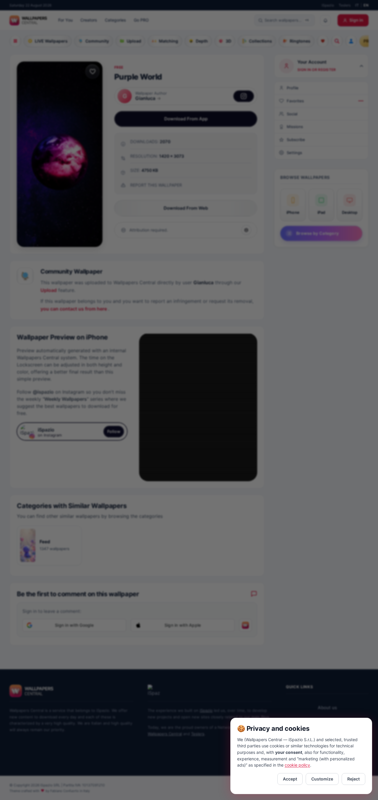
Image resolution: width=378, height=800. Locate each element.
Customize (322, 778)
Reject (353, 778)
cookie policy (297, 764)
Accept (290, 778)
